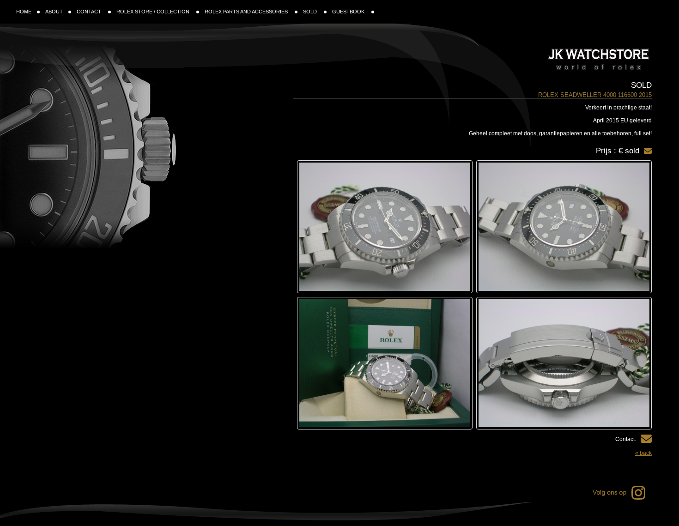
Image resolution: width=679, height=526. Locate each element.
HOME (23, 11)
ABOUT (54, 11)
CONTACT (90, 11)
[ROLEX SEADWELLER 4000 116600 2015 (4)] (385, 363)
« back (643, 453)
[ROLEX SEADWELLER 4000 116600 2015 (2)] (385, 226)
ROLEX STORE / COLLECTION (153, 11)
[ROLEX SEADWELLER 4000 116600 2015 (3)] (564, 363)
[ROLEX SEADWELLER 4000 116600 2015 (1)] (564, 226)
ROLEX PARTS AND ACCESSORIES (247, 11)
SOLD (310, 11)
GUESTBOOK (349, 11)
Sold (641, 85)
